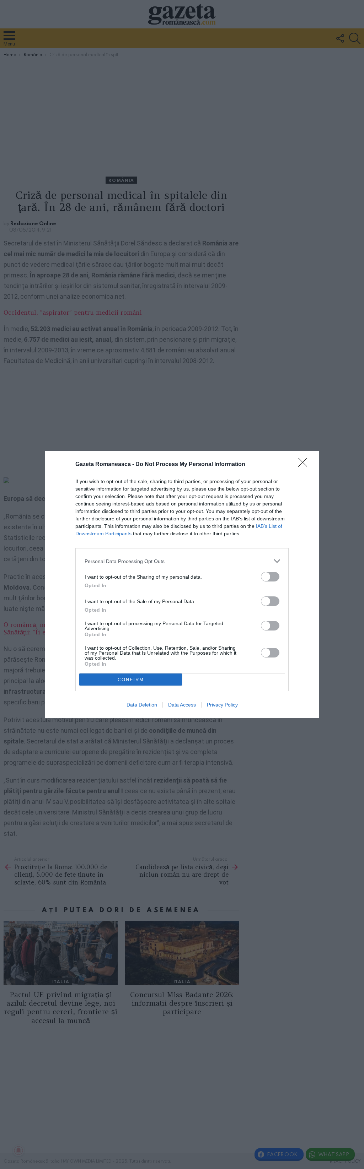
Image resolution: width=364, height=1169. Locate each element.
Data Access (182, 705)
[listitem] (182, 561)
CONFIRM (131, 679)
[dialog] (182, 584)
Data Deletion (142, 705)
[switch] (270, 576)
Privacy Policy (222, 705)
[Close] (305, 464)
